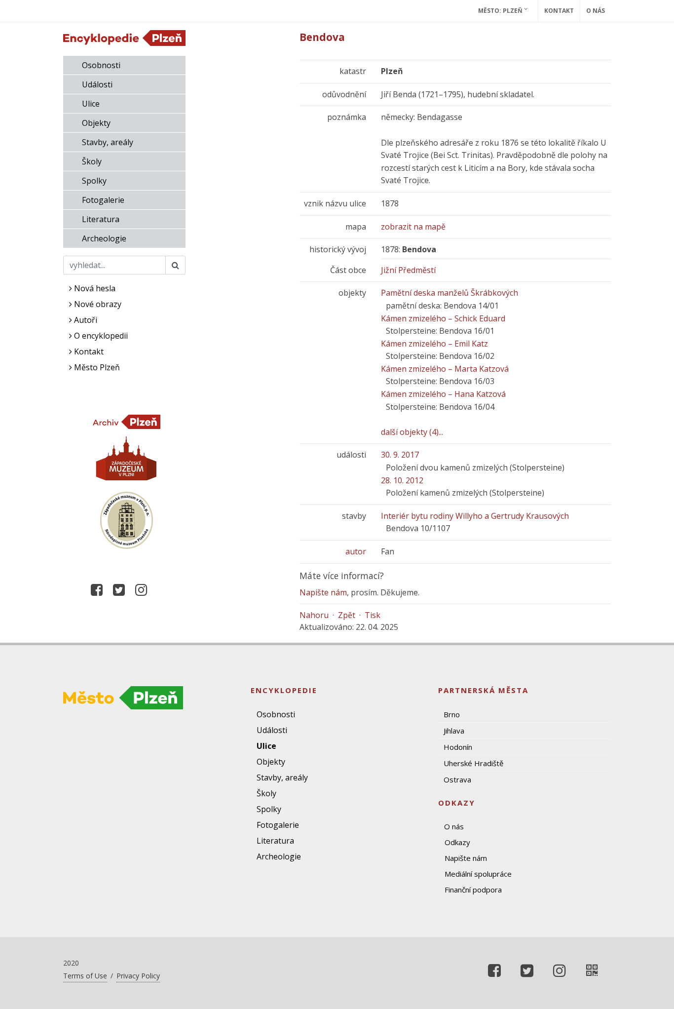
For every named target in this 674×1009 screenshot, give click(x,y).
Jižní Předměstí (408, 270)
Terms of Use (85, 975)
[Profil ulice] (592, 970)
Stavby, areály (107, 142)
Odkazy (457, 842)
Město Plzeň (96, 367)
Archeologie (104, 238)
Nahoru (314, 615)
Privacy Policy (138, 975)
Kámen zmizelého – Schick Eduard (443, 318)
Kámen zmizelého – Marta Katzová (445, 368)
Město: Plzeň (501, 10)
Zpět (346, 615)
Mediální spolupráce (478, 874)
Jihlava (454, 731)
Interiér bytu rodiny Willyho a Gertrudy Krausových (475, 515)
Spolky (94, 180)
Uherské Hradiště (473, 763)
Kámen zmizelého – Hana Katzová (443, 393)
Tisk (372, 615)
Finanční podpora (473, 889)
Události (97, 84)
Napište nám (323, 592)
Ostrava (457, 779)
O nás (595, 10)
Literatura (100, 219)
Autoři (84, 319)
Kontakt (559, 10)
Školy (92, 161)
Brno (452, 714)
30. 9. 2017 (400, 454)
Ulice (91, 103)
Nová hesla (93, 288)
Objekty (96, 122)
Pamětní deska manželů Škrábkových (449, 292)
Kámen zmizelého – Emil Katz (434, 343)
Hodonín (458, 747)
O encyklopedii (100, 335)
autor (355, 551)
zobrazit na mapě (413, 226)
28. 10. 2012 (402, 480)
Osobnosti (101, 65)
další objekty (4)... (412, 432)
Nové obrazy (96, 304)
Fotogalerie (103, 199)
